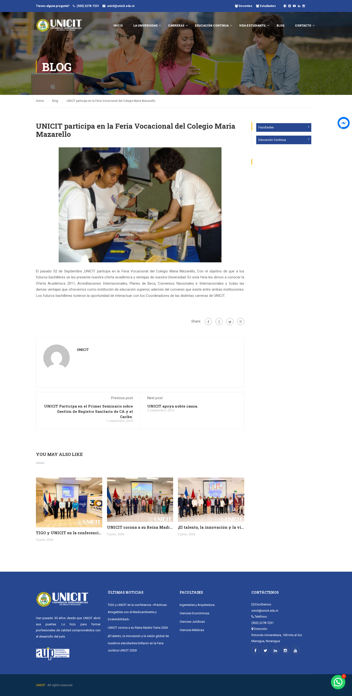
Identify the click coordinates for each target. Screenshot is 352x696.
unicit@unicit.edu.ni (120, 6)
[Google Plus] (219, 321)
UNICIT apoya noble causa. (172, 406)
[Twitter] (229, 321)
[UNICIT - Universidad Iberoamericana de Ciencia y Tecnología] (59, 28)
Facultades (266, 127)
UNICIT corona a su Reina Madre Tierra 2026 (140, 527)
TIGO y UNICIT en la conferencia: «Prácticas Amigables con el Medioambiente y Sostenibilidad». (69, 532)
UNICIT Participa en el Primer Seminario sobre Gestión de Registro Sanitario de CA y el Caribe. (88, 411)
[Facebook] (208, 321)
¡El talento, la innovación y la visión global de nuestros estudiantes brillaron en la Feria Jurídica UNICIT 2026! (211, 527)
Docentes (245, 6)
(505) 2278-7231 (88, 6)
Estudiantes (267, 6)
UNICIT (83, 350)
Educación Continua (272, 140)
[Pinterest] (240, 321)
